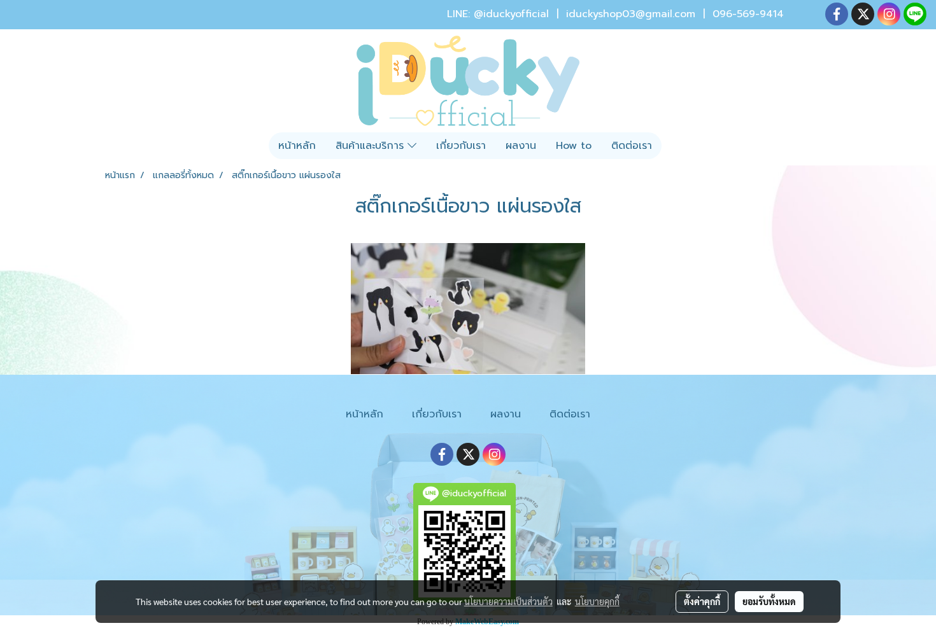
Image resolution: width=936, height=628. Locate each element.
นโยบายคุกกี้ (597, 601)
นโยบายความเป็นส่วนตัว (508, 601)
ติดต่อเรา (631, 145)
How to (574, 145)
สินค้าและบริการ (372, 145)
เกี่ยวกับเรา (461, 145)
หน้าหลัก (297, 145)
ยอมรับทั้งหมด (769, 601)
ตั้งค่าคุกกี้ (702, 601)
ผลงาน (521, 145)
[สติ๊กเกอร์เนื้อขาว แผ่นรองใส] (468, 309)
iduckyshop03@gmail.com (630, 14)
